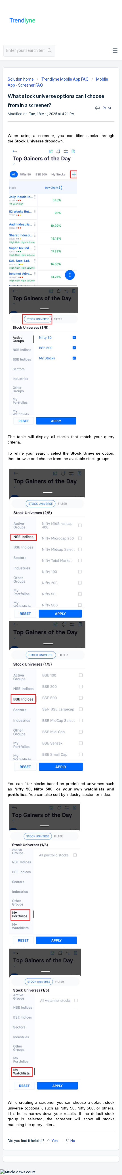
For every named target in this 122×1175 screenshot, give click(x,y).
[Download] (50, 601)
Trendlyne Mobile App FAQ (65, 79)
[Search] (50, 50)
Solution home (21, 79)
